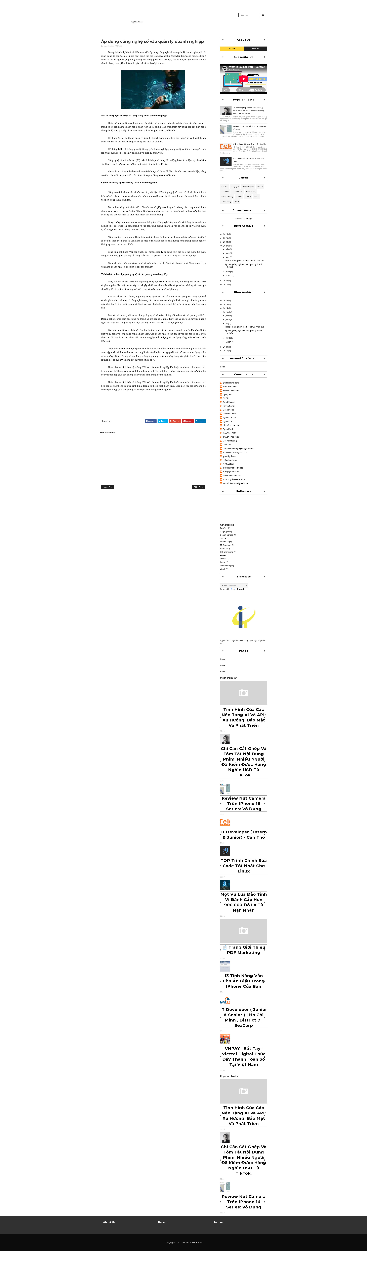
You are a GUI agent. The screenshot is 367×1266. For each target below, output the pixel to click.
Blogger (249, 218)
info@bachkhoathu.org (233, 468)
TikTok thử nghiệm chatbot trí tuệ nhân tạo (244, 260)
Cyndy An (227, 394)
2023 (225, 246)
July (227, 249)
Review (239, 197)
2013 (225, 284)
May (228, 257)
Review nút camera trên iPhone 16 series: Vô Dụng (244, 803)
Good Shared (229, 402)
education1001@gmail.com (235, 452)
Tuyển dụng (226, 202)
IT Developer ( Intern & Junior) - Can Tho (249, 144)
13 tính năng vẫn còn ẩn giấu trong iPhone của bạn (244, 981)
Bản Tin (224, 187)
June (228, 253)
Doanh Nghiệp (248, 187)
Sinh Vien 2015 (229, 433)
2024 (225, 242)
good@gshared (229, 456)
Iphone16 (225, 192)
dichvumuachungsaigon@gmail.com (238, 448)
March (229, 275)
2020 (225, 280)
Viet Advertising (230, 441)
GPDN (226, 398)
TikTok (248, 197)
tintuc (256, 197)
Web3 (237, 202)
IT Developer (238, 192)
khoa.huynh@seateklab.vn (234, 479)
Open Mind (228, 429)
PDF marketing (227, 197)
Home (222, 367)
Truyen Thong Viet (231, 437)
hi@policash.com (230, 460)
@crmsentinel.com (231, 383)
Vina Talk (227, 444)
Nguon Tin (227, 421)
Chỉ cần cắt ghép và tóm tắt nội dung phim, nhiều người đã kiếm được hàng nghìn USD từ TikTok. (248, 111)
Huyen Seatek (229, 406)
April (228, 272)
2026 (225, 234)
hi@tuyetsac (228, 464)
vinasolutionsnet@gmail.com (235, 483)
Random (255, 49)
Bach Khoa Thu (230, 386)
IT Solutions (228, 410)
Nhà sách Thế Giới (231, 425)
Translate (241, 589)
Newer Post (108, 487)
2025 (225, 238)
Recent (232, 49)
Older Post (198, 487)
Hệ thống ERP (115, 149)
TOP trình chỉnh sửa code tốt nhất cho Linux (244, 865)
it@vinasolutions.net (232, 475)
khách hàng (250, 192)
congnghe (235, 187)
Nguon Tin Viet (229, 417)
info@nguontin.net (231, 472)
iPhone (260, 187)
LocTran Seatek (229, 414)
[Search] (263, 15)
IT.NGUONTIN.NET (154, 16)
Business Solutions (231, 390)
